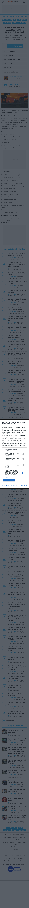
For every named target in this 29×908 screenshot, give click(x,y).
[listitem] (14, 450)
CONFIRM (9, 480)
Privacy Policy (23, 485)
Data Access (14, 485)
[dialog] (14, 454)
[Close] (26, 422)
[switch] (23, 454)
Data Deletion (5, 485)
